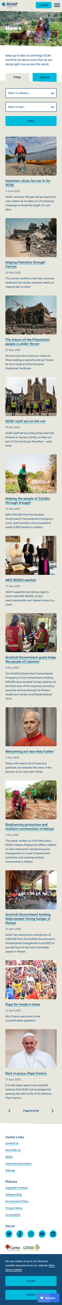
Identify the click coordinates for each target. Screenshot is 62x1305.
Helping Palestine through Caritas (31, 253)
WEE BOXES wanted (31, 571)
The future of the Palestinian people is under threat (31, 333)
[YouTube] (42, 1234)
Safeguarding (13, 1194)
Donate (43, 5)
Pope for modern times (31, 991)
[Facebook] (19, 1233)
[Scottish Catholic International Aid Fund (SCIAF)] (9, 5)
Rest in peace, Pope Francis (31, 1064)
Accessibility (13, 1214)
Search (44, 77)
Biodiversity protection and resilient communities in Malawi (31, 822)
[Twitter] (8, 1234)
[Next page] (52, 1111)
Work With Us (13, 1150)
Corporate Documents (18, 1163)
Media (9, 1156)
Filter (31, 120)
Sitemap (10, 1170)
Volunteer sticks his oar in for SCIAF (31, 174)
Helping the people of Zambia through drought (31, 491)
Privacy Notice (14, 1208)
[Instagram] (31, 1234)
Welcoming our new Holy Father (31, 740)
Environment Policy (17, 1201)
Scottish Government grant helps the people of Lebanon (31, 657)
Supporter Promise (16, 1187)
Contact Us (12, 1143)
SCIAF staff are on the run (31, 412)
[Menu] (56, 5)
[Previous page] (9, 1111)
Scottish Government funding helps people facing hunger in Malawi (31, 912)
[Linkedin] (53, 1234)
